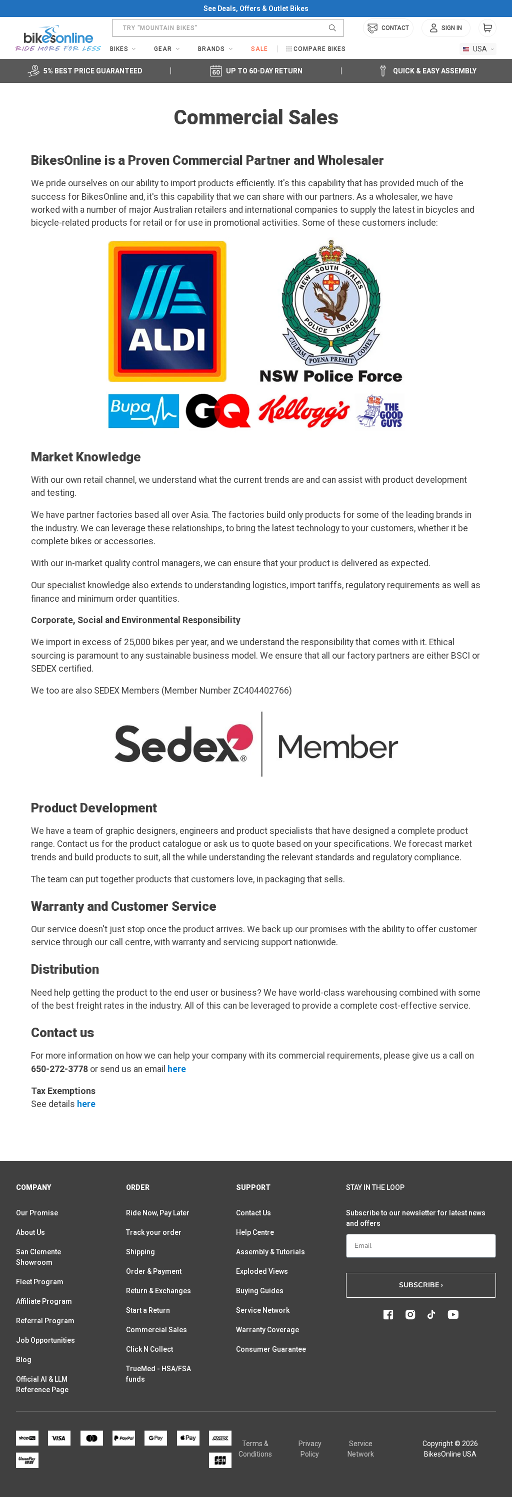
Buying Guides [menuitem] (260, 1291)
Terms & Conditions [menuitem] (255, 1449)
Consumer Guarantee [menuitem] (271, 1349)
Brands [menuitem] (211, 48)
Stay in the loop (375, 1187)
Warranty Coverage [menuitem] (267, 1330)
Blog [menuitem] (24, 1360)
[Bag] (487, 28)
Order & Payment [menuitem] (154, 1271)
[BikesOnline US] (58, 38)
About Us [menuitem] (30, 1232)
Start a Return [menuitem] (148, 1310)
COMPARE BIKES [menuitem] (320, 48)
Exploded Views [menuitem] (262, 1271)
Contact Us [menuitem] (253, 1213)
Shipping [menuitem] (140, 1252)
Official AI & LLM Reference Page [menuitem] (42, 1384)
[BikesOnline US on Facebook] (389, 1315)
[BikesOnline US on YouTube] (453, 1314)
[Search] (332, 28)
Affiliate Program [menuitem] (44, 1301)
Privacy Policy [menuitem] (310, 1449)
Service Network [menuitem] (263, 1310)
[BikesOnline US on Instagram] (411, 1315)
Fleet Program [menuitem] (40, 1282)
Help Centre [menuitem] (255, 1232)
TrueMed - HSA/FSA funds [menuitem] (158, 1374)
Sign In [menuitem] (452, 27)
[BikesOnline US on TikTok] (432, 1314)
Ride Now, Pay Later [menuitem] (158, 1213)
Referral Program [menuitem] (45, 1321)
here (177, 1069)
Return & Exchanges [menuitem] (158, 1291)
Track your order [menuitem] (154, 1232)
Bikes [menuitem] (119, 48)
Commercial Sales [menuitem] (156, 1330)
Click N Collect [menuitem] (149, 1349)
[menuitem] (446, 27)
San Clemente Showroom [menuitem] (38, 1257)
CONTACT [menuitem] (395, 27)
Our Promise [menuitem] (37, 1213)
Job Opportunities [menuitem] (45, 1340)
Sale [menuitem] (259, 48)
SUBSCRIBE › (421, 1285)
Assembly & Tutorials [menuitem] (270, 1252)
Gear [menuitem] (163, 48)
